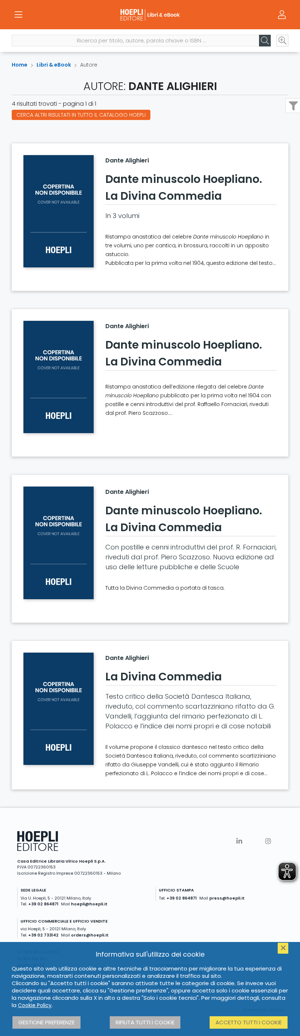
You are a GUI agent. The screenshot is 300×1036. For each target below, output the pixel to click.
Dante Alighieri (127, 160)
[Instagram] (268, 841)
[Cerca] (265, 40)
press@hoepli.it (227, 898)
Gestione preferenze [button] (46, 1022)
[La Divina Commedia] (58, 709)
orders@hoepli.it (90, 935)
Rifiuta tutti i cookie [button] (145, 1022)
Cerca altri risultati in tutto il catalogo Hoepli (81, 115)
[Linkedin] (239, 841)
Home (19, 64)
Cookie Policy (35, 1005)
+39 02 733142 (43, 935)
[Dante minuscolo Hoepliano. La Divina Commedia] (58, 211)
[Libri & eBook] (150, 14)
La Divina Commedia (163, 676)
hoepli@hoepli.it (89, 904)
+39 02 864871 (43, 904)
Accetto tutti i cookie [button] (248, 1022)
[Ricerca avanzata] (282, 40)
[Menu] (18, 14)
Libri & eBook (54, 64)
